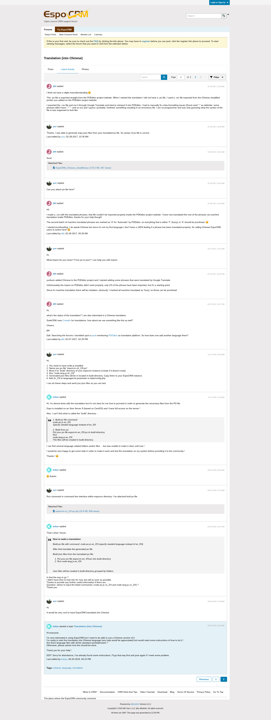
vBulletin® (135, 704)
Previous (204, 679)
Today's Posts (50, 35)
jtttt (54, 86)
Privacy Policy (203, 692)
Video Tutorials (147, 692)
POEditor (113, 335)
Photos (85, 69)
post (94, 335)
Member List (86, 35)
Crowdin (67, 320)
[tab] (50, 69)
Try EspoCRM (64, 29)
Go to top (218, 692)
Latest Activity (67, 69)
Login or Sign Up (218, 2)
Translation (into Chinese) (88, 626)
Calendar (98, 35)
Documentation (107, 692)
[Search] (223, 15)
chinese (57, 668)
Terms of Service (185, 692)
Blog (172, 692)
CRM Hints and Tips (127, 692)
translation (78, 668)
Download (162, 692)
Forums (48, 29)
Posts (50, 69)
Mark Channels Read (68, 35)
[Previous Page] (195, 77)
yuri (55, 126)
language (66, 668)
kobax (56, 397)
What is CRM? (90, 692)
